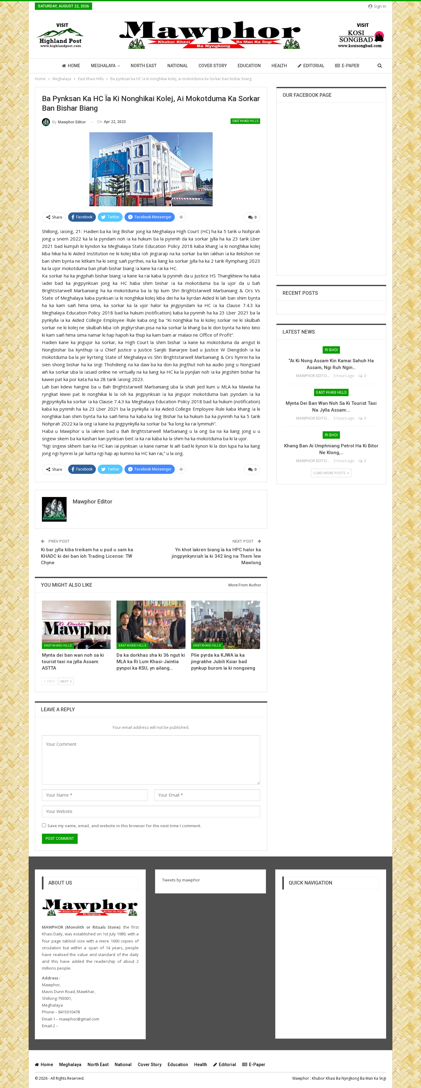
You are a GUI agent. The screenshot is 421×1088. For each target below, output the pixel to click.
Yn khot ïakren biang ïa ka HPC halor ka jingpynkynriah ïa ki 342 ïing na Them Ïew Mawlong (216, 556)
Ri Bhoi (331, 350)
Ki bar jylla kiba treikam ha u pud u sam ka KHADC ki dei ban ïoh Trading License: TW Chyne (87, 556)
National (177, 65)
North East (144, 65)
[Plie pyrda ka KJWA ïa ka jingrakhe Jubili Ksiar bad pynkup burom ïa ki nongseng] (225, 625)
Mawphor (300, 1078)
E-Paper (350, 65)
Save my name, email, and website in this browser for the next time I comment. (124, 825)
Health (279, 65)
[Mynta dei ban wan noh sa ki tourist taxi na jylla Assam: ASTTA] (76, 625)
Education (249, 65)
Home (74, 65)
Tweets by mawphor (181, 880)
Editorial (313, 65)
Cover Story (212, 65)
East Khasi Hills (245, 121)
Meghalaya (103, 65)
